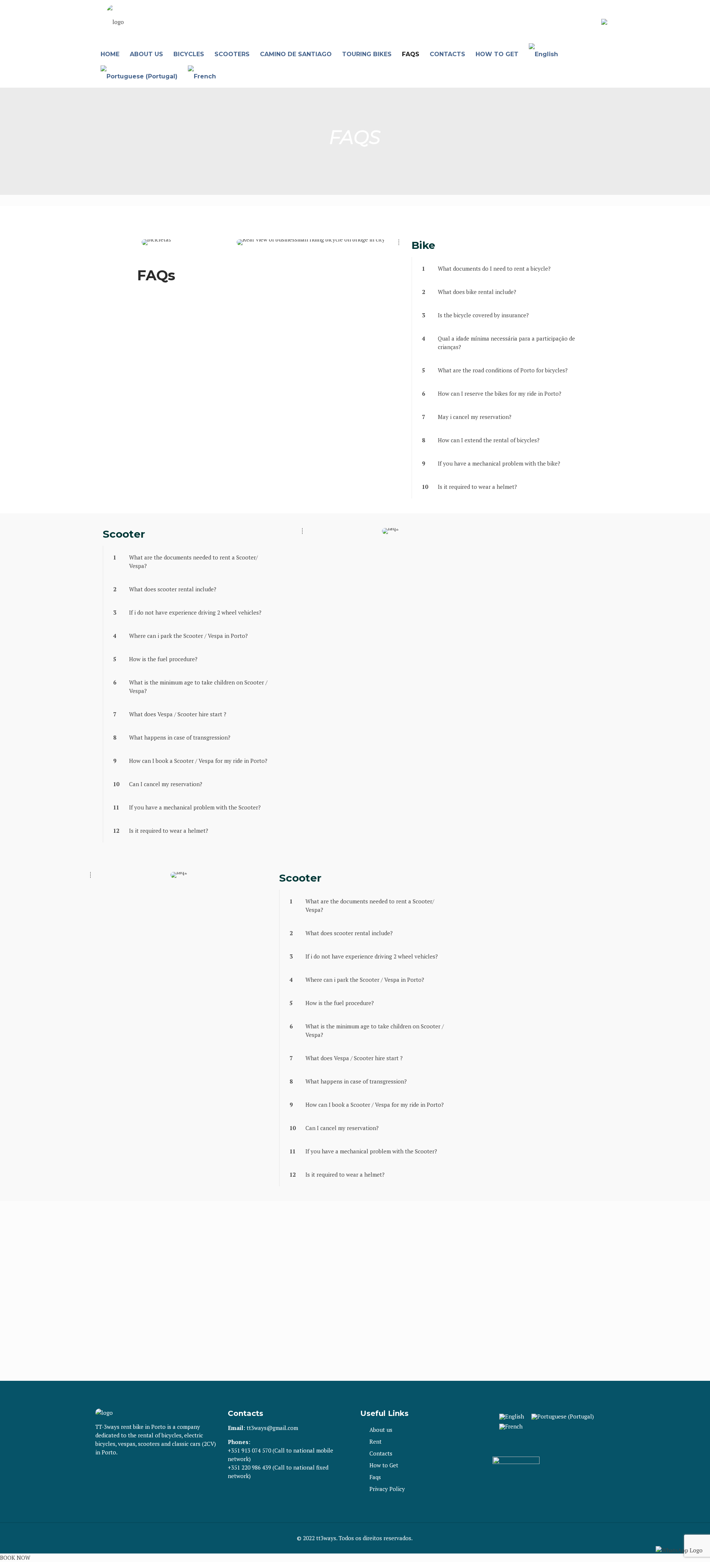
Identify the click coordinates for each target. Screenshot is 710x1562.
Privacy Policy (387, 1488)
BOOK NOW (15, 1557)
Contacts (380, 1453)
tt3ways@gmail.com (272, 1427)
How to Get (383, 1465)
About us (380, 1429)
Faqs (375, 1477)
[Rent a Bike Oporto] (115, 21)
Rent (375, 1441)
